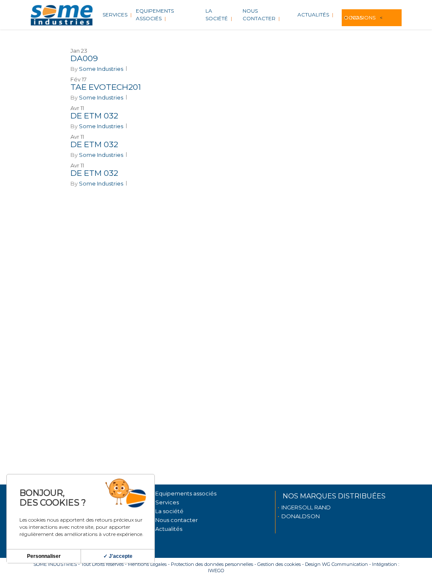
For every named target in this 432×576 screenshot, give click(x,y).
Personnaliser (44, 556)
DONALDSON (300, 516)
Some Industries (101, 68)
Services (167, 502)
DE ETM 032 (94, 116)
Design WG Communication (336, 564)
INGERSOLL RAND (306, 507)
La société (169, 511)
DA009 (84, 58)
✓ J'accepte (117, 556)
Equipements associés (185, 493)
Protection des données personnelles (212, 564)
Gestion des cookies (279, 564)
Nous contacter (176, 520)
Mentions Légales (147, 564)
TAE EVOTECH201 (105, 87)
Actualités (168, 528)
